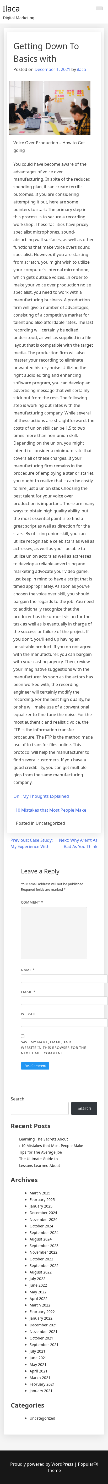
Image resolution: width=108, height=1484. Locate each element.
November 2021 (43, 1331)
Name (28, 969)
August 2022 (41, 1272)
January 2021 (41, 1390)
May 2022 (38, 1291)
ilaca (81, 69)
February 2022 (42, 1311)
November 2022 (43, 1252)
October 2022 (41, 1258)
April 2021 (38, 1371)
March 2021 (40, 1377)
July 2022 (37, 1278)
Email (28, 991)
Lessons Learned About (39, 1165)
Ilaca (11, 8)
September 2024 (44, 1232)
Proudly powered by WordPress (42, 1464)
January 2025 (41, 1206)
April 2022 (38, 1298)
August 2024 (41, 1239)
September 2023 (44, 1245)
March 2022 (40, 1305)
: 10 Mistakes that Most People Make (49, 810)
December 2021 (43, 1324)
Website (28, 1013)
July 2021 (37, 1351)
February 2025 (42, 1199)
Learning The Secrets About (43, 1139)
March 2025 (40, 1192)
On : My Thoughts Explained (41, 796)
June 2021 (38, 1357)
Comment (32, 902)
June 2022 (38, 1285)
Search (17, 1099)
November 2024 (43, 1219)
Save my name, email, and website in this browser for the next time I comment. (53, 1047)
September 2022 (44, 1265)
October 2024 (41, 1225)
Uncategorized (42, 1418)
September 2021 (44, 1344)
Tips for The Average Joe (40, 1152)
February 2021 (42, 1384)
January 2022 (41, 1318)
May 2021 (38, 1364)
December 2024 (43, 1212)
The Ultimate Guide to (38, 1158)
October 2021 (41, 1338)
